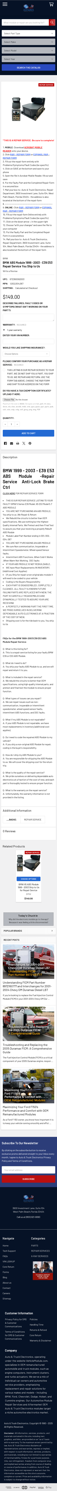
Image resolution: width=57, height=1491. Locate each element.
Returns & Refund (38, 1329)
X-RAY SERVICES (39, 1256)
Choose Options (28, 879)
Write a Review (10, 271)
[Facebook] (5, 443)
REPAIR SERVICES (40, 1250)
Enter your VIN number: (16, 335)
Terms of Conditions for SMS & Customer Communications (15, 1335)
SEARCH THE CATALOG (28, 67)
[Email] (11, 443)
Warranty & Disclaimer (40, 1340)
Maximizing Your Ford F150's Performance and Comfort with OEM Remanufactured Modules (25, 1110)
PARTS (34, 1245)
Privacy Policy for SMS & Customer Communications (16, 1323)
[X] (23, 443)
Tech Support (9, 1250)
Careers (6, 1293)
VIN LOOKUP (9, 1261)
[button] (43, 1270)
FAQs (5, 1256)
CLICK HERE (9, 493)
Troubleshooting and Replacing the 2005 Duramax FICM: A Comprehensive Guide (27, 1048)
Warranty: (14, 324)
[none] (28, 109)
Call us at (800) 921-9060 (28, 1217)
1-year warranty (14, 330)
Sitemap (7, 1298)
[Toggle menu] (5, 5)
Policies (34, 1319)
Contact (7, 1287)
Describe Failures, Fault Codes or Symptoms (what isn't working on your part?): (25, 307)
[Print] (17, 443)
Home (5, 1245)
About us (7, 1282)
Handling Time (36, 1324)
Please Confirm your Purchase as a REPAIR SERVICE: (27, 363)
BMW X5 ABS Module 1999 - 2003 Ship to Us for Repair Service (28, 887)
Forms (6, 1272)
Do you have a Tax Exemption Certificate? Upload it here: (27, 392)
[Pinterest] (30, 443)
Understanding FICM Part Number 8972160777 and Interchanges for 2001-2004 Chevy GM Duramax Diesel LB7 (27, 986)
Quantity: (8, 418)
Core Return (8, 1266)
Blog (5, 1277)
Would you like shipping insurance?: (24, 347)
